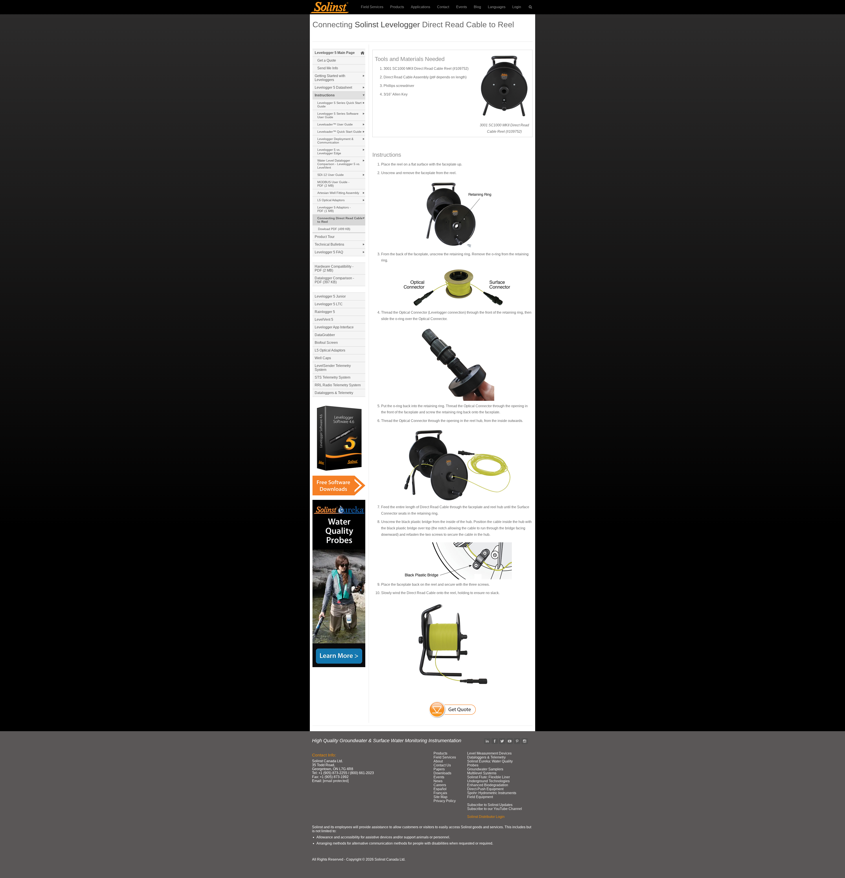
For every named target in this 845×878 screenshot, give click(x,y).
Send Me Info (327, 68)
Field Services (372, 7)
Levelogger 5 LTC (329, 304)
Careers (440, 785)
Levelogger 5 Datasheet (333, 87)
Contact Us (442, 765)
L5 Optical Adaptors (331, 200)
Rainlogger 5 (325, 312)
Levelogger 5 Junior (330, 296)
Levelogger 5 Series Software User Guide (337, 115)
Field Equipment (480, 797)
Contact (443, 7)
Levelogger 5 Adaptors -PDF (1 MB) (334, 209)
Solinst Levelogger (387, 24)
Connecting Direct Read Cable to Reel (340, 219)
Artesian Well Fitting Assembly (338, 193)
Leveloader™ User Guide (335, 124)
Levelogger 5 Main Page (335, 53)
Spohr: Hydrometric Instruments (491, 793)
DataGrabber (325, 335)
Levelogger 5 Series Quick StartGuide (339, 104)
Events (461, 7)
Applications (420, 7)
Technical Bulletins (329, 244)
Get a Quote (326, 60)
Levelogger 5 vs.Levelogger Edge (329, 151)
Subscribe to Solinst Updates (490, 805)
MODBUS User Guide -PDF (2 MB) (333, 183)
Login (516, 7)
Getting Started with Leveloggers (330, 78)
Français (440, 793)
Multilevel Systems (481, 773)
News (438, 781)
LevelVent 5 (324, 319)
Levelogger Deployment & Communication (335, 140)
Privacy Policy (445, 801)
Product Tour (324, 237)
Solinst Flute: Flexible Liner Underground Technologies (488, 779)
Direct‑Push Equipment (485, 789)
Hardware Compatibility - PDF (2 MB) (334, 268)
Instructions (325, 95)
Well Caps (323, 358)
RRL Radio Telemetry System (338, 385)
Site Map (440, 797)
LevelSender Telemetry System (333, 368)
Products (397, 7)
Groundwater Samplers (485, 769)
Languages (496, 7)
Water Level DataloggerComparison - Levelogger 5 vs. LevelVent (338, 164)
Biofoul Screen (326, 342)
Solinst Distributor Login (486, 817)
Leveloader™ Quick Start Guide (339, 131)
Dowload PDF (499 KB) (334, 229)
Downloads (442, 773)
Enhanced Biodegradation (487, 785)
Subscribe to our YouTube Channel (494, 809)
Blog (477, 7)
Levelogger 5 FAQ (329, 252)
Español (440, 789)
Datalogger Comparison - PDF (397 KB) (334, 280)
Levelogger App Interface (334, 327)
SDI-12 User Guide (330, 175)
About (438, 761)
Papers (439, 769)
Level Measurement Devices (489, 753)
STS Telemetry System (332, 377)
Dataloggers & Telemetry (334, 393)
